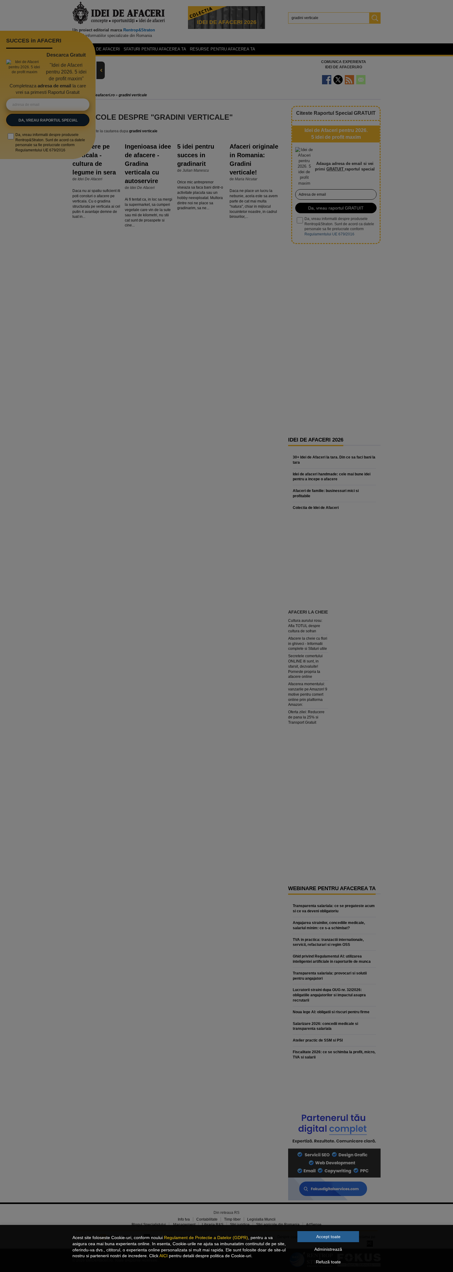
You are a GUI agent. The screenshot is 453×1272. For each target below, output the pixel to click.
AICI (163, 1255)
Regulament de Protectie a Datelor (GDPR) (206, 1237)
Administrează (328, 1249)
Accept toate (328, 1236)
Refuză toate (328, 1261)
